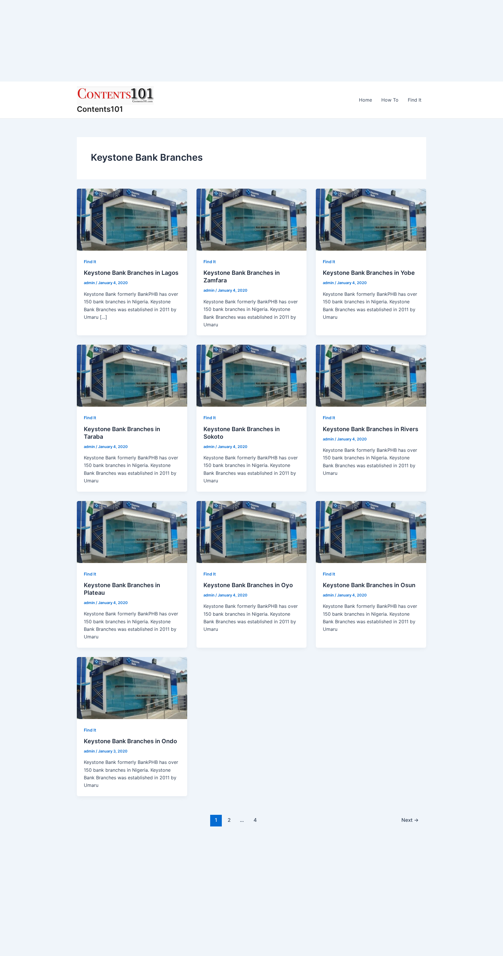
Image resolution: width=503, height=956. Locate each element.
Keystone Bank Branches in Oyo (248, 585)
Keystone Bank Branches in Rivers (370, 429)
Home (365, 100)
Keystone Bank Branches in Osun (369, 585)
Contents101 (100, 109)
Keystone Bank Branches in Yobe (369, 272)
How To (389, 100)
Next (410, 820)
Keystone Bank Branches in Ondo (130, 741)
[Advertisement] (174, 41)
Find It (414, 100)
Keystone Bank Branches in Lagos (131, 272)
